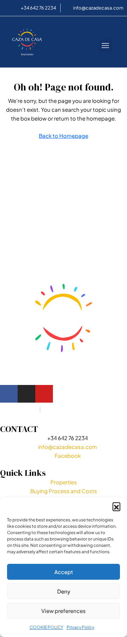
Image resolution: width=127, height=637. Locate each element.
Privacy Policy (80, 627)
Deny (63, 591)
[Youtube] (44, 394)
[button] (116, 506)
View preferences (63, 610)
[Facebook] (9, 394)
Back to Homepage (63, 135)
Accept (63, 571)
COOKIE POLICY (46, 627)
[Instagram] (26, 394)
